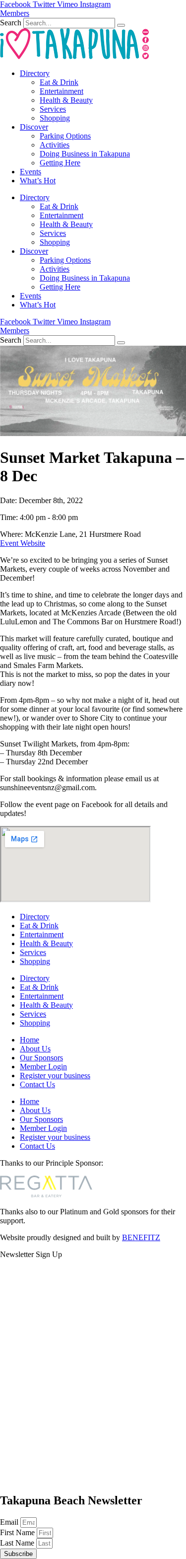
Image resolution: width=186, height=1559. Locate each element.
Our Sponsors (41, 1057)
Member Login (43, 1066)
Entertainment (61, 91)
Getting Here (60, 162)
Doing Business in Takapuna (85, 153)
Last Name (18, 1543)
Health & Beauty (66, 100)
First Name (18, 1532)
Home (29, 1040)
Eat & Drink (59, 82)
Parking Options (65, 136)
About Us (35, 1048)
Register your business (55, 1075)
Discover (34, 127)
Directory (35, 73)
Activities (54, 145)
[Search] (121, 25)
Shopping (55, 118)
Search (10, 22)
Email (10, 1522)
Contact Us (37, 1084)
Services (53, 109)
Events (30, 171)
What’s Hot (38, 180)
